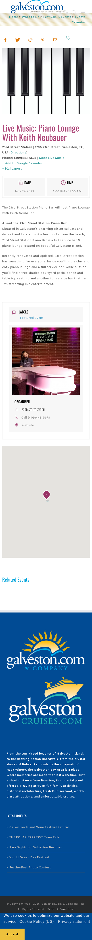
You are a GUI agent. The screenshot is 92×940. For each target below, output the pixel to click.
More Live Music (51, 157)
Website (27, 425)
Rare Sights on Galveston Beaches (35, 847)
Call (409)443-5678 (35, 417)
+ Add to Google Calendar (22, 163)
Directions (18, 152)
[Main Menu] (83, 12)
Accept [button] (12, 934)
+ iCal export (12, 168)
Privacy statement (74, 921)
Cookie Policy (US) (36, 921)
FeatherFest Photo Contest (30, 867)
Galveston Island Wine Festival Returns (39, 827)
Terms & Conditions (61, 909)
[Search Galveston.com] (74, 12)
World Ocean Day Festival (29, 857)
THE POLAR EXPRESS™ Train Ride (34, 837)
